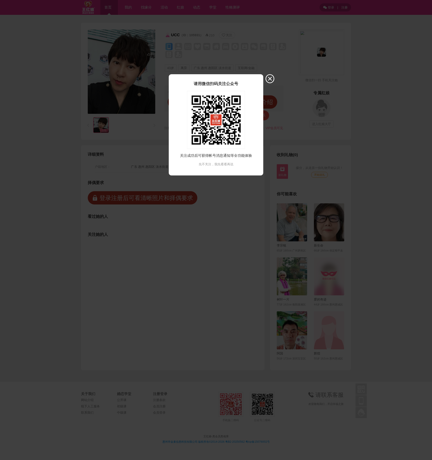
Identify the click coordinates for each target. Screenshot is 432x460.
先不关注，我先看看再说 (216, 164)
